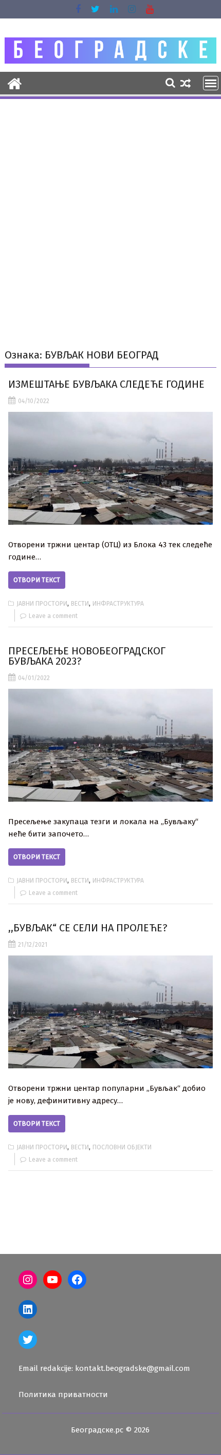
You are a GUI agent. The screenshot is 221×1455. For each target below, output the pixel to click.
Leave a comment (53, 616)
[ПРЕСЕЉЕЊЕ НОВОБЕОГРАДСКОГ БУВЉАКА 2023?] (110, 745)
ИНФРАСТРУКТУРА (118, 603)
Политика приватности (63, 1394)
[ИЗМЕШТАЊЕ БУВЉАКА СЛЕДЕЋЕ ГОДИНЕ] (110, 468)
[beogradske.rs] (14, 82)
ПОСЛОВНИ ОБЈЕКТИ (122, 1147)
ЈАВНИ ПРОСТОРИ (41, 603)
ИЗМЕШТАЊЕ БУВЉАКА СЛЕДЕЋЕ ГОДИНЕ (106, 384)
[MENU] (210, 83)
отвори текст (36, 580)
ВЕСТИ (80, 603)
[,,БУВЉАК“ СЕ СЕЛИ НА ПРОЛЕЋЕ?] (110, 1011)
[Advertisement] (110, 216)
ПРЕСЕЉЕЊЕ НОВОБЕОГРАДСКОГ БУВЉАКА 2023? (86, 656)
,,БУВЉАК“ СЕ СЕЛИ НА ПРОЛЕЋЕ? (88, 928)
